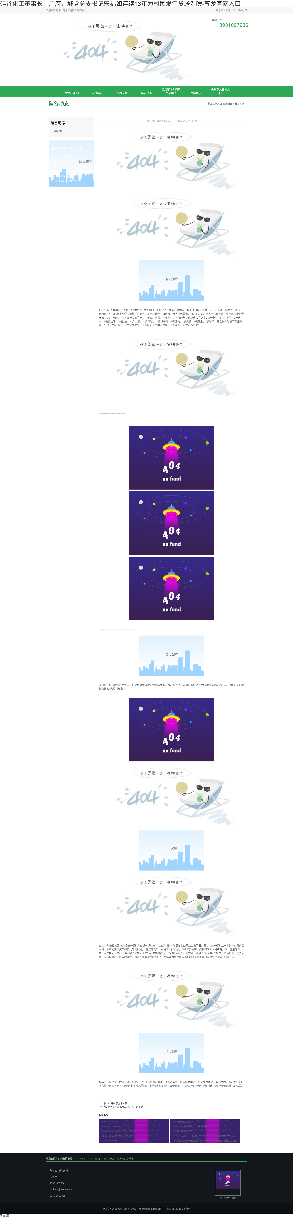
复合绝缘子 (171, 113)
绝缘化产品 (109, 1158)
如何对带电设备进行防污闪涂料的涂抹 (190, 1126)
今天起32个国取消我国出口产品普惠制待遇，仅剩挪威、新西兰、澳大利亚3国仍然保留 (206, 1140)
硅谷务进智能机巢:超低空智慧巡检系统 (118, 1131)
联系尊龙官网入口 (225, 10)
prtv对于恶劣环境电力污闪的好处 (125, 1106)
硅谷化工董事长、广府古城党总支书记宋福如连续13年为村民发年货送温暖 (206, 1135)
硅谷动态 (146, 93)
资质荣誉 (121, 93)
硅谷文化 (97, 116)
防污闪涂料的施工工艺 (183, 1131)
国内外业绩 (196, 116)
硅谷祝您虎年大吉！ (119, 1103)
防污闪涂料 (82, 1158)
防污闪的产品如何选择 (183, 1121)
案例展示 (195, 93)
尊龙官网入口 (72, 93)
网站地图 (242, 10)
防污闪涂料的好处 (109, 1121)
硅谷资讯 (58, 131)
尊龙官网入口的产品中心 (171, 91)
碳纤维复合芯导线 (125, 1158)
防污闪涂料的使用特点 (111, 1126)
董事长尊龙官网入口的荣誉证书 (122, 111)
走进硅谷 (97, 93)
